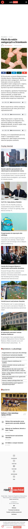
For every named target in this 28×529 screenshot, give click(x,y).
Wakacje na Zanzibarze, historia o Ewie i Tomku (15, 429)
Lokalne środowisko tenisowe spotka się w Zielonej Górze (13, 365)
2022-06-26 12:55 (17, 45)
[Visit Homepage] (15, 2)
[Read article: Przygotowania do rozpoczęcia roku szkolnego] (14, 222)
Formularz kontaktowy (14, 510)
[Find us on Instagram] (14, 471)
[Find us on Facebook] (14, 455)
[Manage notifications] (2, 526)
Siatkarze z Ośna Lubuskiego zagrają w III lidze (9, 414)
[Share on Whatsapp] (19, 73)
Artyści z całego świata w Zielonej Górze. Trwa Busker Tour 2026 (14, 373)
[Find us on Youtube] (14, 466)
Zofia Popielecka (8, 45)
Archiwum (14, 514)
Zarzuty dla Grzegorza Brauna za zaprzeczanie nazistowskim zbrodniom (12, 267)
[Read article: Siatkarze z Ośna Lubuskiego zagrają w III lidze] (14, 402)
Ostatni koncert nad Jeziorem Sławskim (13, 301)
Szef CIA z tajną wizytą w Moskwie (11, 202)
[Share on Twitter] (8, 73)
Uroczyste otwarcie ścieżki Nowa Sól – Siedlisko (12, 362)
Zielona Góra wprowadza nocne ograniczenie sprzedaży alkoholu (13, 377)
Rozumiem (17, 527)
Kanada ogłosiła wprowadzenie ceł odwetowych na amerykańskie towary (12, 170)
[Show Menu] (26, 2)
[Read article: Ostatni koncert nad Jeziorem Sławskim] (14, 290)
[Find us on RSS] (14, 476)
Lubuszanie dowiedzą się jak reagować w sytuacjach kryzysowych (12, 383)
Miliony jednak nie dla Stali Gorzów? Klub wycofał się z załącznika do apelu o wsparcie (13, 369)
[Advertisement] (14, 20)
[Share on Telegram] (14, 73)
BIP (14, 505)
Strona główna (4, 36)
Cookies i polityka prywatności (14, 512)
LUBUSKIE (10, 36)
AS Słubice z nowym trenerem (14, 443)
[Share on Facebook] (3, 73)
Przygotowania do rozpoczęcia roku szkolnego (11, 234)
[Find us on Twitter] (14, 461)
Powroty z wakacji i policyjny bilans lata (12, 380)
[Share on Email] (24, 73)
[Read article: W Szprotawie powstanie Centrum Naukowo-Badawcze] (14, 321)
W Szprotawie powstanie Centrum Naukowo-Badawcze (11, 333)
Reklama (14, 508)
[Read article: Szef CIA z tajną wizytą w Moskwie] (14, 191)
